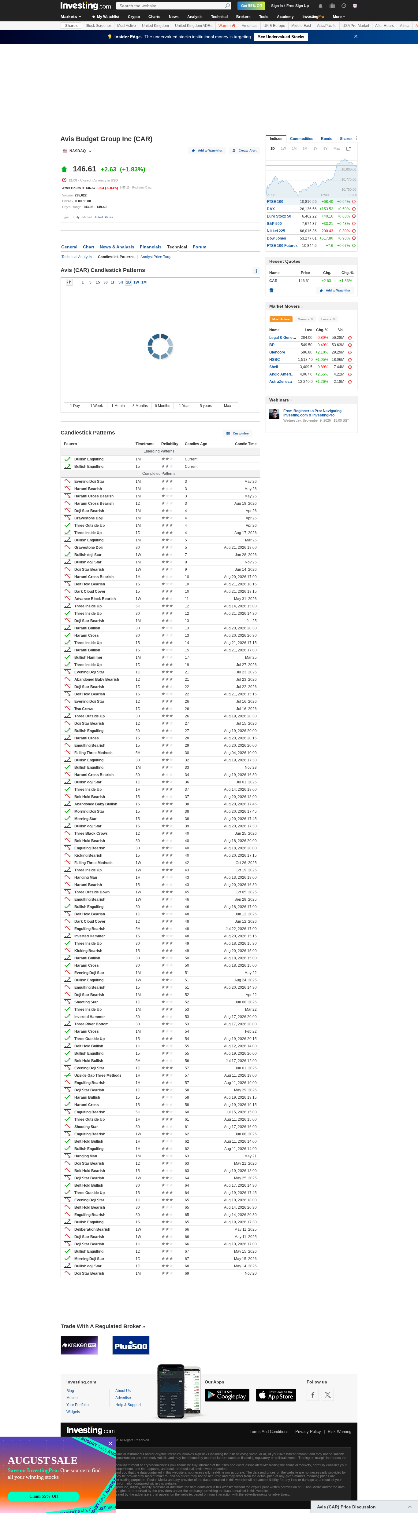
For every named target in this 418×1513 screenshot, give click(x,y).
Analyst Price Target (157, 257)
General (69, 246)
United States (103, 217)
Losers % (328, 319)
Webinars (279, 399)
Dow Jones (276, 238)
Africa (404, 26)
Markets (69, 16)
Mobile (72, 1398)
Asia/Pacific (326, 26)
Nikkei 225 (276, 231)
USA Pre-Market (355, 26)
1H (113, 282)
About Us (123, 1391)
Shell (273, 367)
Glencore (277, 352)
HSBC (274, 359)
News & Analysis (117, 246)
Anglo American (283, 374)
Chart (88, 246)
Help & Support (128, 1405)
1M (144, 282)
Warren (225, 26)
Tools (263, 17)
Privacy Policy (308, 1431)
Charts (154, 17)
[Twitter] (328, 1395)
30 (105, 282)
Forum (199, 246)
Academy (285, 17)
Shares (71, 26)
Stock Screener (98, 26)
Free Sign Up (297, 6)
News (174, 17)
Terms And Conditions (269, 1431)
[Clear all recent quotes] (271, 289)
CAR (273, 281)
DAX (271, 209)
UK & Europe (274, 26)
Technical (219, 17)
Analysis (195, 17)
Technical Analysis (77, 257)
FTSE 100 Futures (282, 246)
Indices (276, 139)
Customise (241, 433)
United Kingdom (155, 26)
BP (271, 345)
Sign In (277, 6)
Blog (70, 1391)
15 (98, 282)
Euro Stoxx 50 (279, 216)
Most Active (126, 26)
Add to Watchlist (210, 150)
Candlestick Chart (69, 282)
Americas (249, 26)
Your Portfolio (77, 1405)
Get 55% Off (251, 6)
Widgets (73, 1412)
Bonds (326, 139)
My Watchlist (107, 17)
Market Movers (284, 306)
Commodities (301, 139)
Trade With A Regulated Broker (101, 1326)
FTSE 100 (275, 202)
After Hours (384, 26)
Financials (151, 246)
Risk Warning (339, 1431)
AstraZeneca (280, 381)
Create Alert (247, 150)
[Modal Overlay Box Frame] (58, 1475)
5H (120, 282)
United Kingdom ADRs (193, 26)
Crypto (134, 17)
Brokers (243, 17)
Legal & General (283, 337)
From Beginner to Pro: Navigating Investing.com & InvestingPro (312, 413)
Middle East (301, 26)
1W (136, 282)
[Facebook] (313, 1395)
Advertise (123, 1398)
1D (128, 282)
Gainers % (305, 319)
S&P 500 (274, 224)
